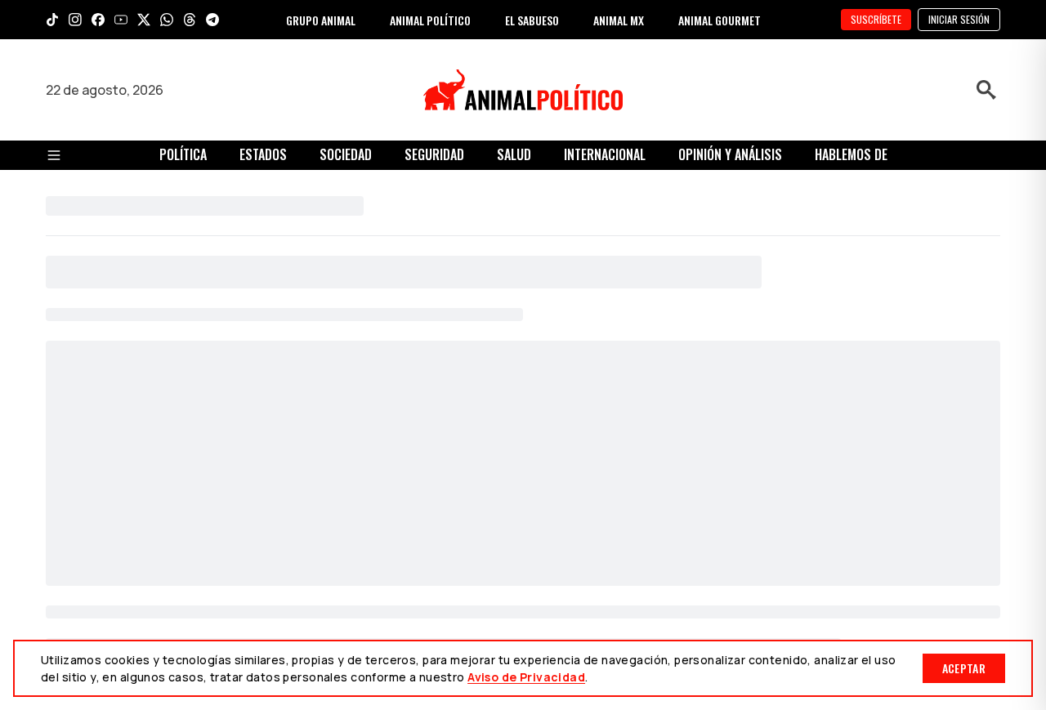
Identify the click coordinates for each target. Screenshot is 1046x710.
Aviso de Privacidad (526, 677)
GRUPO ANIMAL (320, 20)
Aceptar (964, 668)
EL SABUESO (532, 20)
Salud (514, 154)
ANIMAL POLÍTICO (430, 20)
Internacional (605, 154)
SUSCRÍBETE (876, 19)
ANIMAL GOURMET (719, 20)
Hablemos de (851, 154)
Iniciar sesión (959, 19)
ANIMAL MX (618, 20)
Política (183, 154)
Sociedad (346, 154)
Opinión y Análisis (730, 154)
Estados (263, 154)
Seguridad (434, 154)
